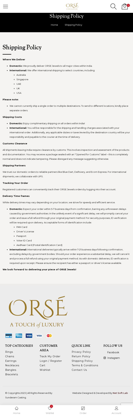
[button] (124, 6)
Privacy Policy (81, 351)
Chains (9, 356)
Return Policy (81, 356)
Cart (42, 365)
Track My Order (50, 356)
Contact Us (79, 369)
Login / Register (51, 360)
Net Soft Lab (120, 393)
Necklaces (12, 365)
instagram (113, 358)
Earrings (10, 360)
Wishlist (45, 369)
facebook (113, 352)
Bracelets (11, 374)
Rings (9, 351)
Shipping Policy (82, 360)
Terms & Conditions (85, 365)
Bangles (10, 369)
